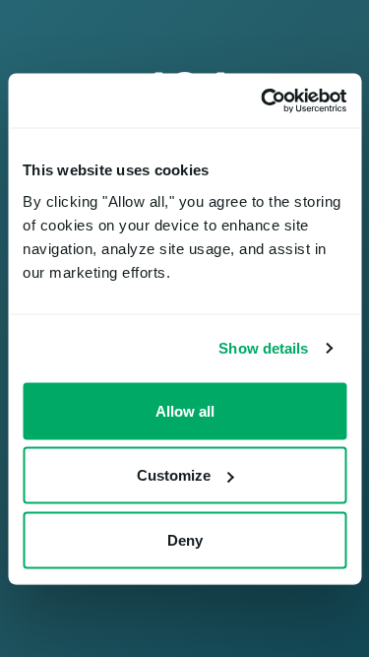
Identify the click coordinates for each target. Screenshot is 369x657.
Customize (174, 475)
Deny (185, 539)
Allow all (185, 410)
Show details (263, 348)
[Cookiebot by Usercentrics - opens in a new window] (262, 100)
